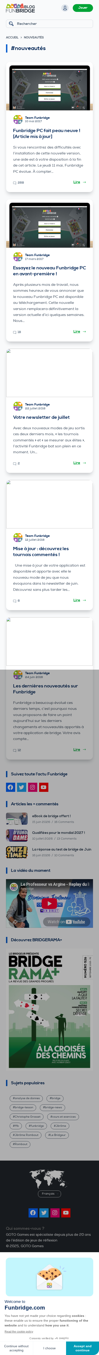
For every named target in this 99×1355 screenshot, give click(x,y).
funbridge (37, 1126)
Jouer (82, 8)
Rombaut (21, 1144)
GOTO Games (32, 1246)
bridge (56, 1098)
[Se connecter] (65, 8)
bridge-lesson (24, 1107)
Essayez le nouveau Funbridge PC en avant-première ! (49, 271)
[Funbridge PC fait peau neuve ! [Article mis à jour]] (49, 86)
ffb (17, 1126)
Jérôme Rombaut (26, 1135)
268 (21, 183)
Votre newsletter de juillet (41, 417)
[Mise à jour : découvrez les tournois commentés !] (49, 504)
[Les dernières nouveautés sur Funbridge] (49, 641)
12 (19, 750)
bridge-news (53, 1107)
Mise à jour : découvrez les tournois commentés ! (41, 552)
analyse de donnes (27, 1098)
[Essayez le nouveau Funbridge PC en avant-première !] (49, 223)
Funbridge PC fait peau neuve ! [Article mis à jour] (46, 134)
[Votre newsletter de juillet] (49, 373)
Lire (76, 182)
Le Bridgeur (58, 1135)
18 (19, 332)
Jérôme (61, 1126)
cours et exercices (64, 1117)
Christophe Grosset (28, 1117)
